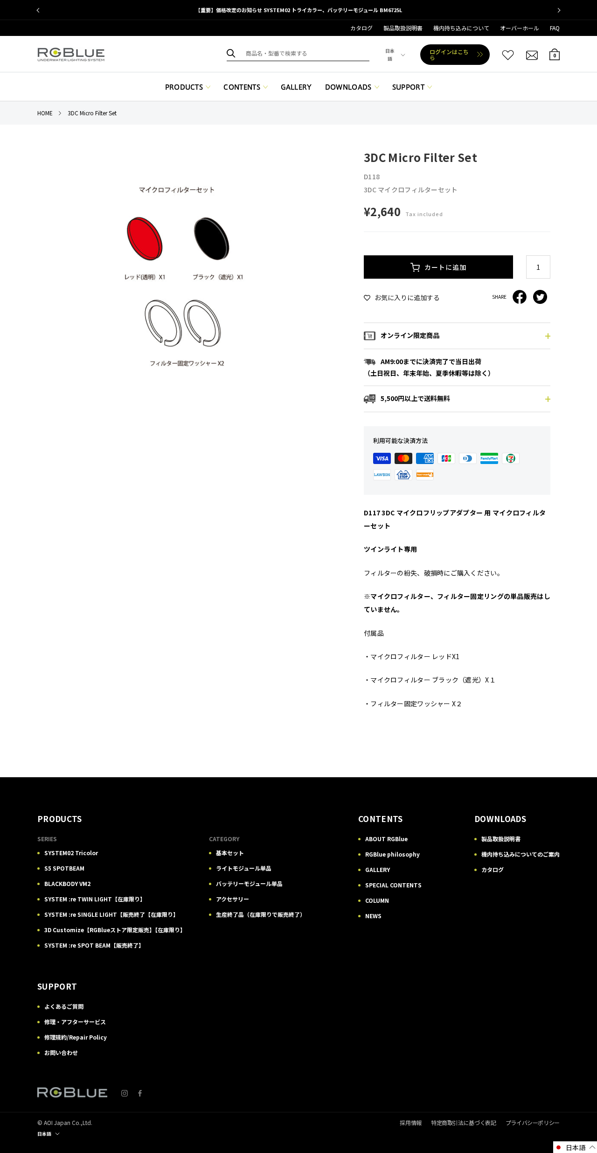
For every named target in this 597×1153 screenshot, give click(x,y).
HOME (45, 113)
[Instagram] (124, 1092)
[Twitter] (540, 297)
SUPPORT (408, 87)
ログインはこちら (449, 54)
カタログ (361, 28)
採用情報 (411, 1122)
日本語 (390, 54)
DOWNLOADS (348, 87)
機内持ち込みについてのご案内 (520, 854)
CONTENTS (241, 87)
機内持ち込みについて (461, 28)
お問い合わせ (61, 1052)
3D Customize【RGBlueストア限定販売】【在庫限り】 (115, 930)
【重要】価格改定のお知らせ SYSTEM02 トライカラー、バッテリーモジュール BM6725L (298, 10)
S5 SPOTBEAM (64, 868)
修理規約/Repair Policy (75, 1037)
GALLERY (296, 87)
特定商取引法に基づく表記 (463, 1122)
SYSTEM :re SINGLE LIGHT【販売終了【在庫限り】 (111, 914)
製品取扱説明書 (403, 28)
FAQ (555, 28)
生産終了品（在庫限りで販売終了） (260, 914)
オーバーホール (519, 28)
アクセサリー (232, 899)
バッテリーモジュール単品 (249, 883)
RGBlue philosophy (392, 854)
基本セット (230, 853)
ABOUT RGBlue (386, 839)
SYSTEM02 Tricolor (71, 853)
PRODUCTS (184, 87)
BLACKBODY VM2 (67, 883)
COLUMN (377, 900)
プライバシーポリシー (533, 1122)
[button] (575, 1147)
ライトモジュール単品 (243, 868)
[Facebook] (520, 297)
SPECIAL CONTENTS (393, 885)
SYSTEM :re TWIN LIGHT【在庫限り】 (95, 899)
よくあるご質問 (63, 1006)
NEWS (373, 916)
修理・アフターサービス (75, 1022)
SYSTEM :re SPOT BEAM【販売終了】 (94, 945)
